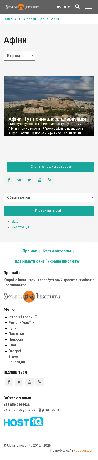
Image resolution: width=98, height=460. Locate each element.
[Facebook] (9, 382)
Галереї (15, 351)
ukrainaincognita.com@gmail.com (31, 410)
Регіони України (21, 322)
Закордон (17, 362)
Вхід (15, 221)
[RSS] (39, 382)
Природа (16, 339)
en (70, 6)
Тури (12, 328)
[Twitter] (19, 382)
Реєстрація (20, 227)
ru (64, 6)
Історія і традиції (22, 317)
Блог (13, 345)
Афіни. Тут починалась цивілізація (47, 119)
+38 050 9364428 (17, 405)
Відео (13, 356)
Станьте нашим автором (50, 167)
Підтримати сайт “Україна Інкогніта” (47, 261)
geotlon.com (85, 450)
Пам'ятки (16, 334)
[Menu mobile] (88, 7)
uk (59, 6)
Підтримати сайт (49, 210)
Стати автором (57, 251)
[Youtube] (29, 382)
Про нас (30, 251)
